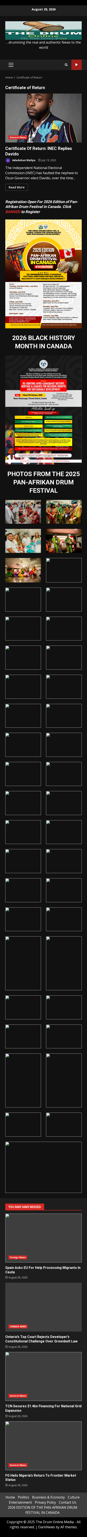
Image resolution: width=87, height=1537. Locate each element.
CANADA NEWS (18, 1326)
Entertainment (20, 1502)
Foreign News (18, 1257)
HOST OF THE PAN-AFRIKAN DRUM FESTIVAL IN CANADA (76, 65)
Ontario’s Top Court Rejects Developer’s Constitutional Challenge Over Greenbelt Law (43, 1307)
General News (18, 137)
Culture (74, 1497)
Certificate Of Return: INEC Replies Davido (43, 118)
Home (10, 1497)
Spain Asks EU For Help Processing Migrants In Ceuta (43, 1238)
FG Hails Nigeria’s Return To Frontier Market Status (43, 1445)
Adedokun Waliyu (23, 160)
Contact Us (67, 1502)
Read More (16, 187)
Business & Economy (48, 1497)
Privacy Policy (45, 1502)
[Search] (66, 65)
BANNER (12, 211)
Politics (23, 1497)
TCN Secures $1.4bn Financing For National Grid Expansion (43, 1376)
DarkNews (46, 1527)
